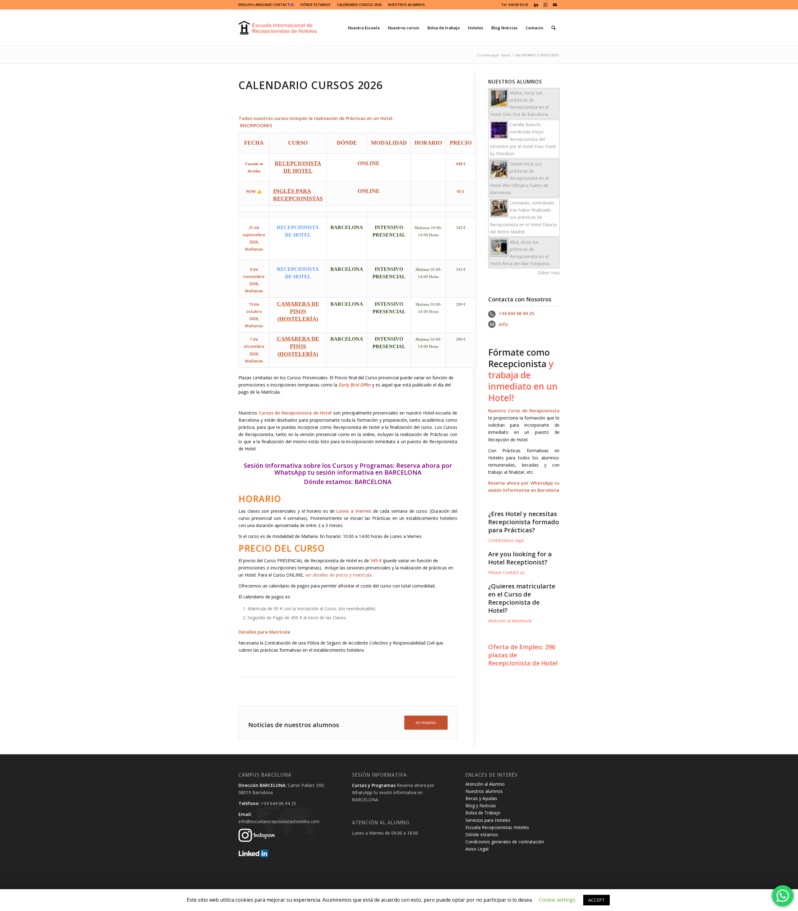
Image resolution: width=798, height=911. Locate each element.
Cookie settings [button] (557, 899)
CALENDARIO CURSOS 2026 (359, 4)
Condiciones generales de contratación (504, 842)
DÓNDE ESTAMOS (315, 4)
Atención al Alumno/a (509, 621)
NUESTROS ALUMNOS (406, 4)
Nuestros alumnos (484, 791)
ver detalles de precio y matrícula (338, 575)
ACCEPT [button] (596, 900)
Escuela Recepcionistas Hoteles (497, 827)
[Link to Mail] (555, 4)
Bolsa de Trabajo (482, 813)
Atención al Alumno (485, 784)
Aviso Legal (476, 849)
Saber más (548, 273)
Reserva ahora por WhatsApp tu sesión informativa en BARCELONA (363, 469)
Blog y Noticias (480, 805)
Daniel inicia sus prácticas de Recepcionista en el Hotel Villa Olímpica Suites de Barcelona (519, 178)
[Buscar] (553, 28)
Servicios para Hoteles (487, 820)
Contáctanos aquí (506, 540)
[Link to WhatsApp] (545, 4)
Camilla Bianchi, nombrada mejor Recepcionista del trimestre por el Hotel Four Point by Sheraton (523, 139)
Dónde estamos (327, 481)
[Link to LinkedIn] (536, 4)
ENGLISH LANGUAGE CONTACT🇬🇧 (266, 4)
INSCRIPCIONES (256, 125)
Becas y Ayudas (481, 798)
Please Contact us (506, 572)
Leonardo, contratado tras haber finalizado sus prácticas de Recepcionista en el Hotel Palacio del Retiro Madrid (523, 217)
